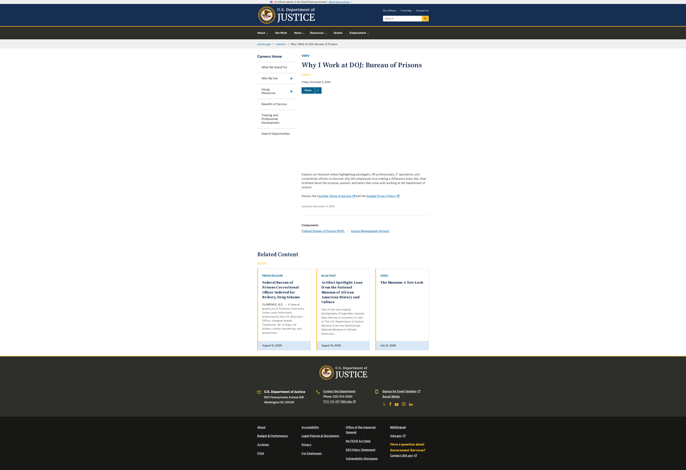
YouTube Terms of (334, 196)
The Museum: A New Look (401, 282)
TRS (346, 401)
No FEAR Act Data (358, 441)
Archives (263, 444)
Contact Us (422, 10)
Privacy (306, 444)
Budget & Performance (272, 436)
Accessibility (310, 427)
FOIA (260, 453)
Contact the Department (339, 391)
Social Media (391, 396)
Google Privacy (381, 196)
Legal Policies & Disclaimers (320, 436)
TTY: (328, 401)
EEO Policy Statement (360, 450)
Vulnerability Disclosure (362, 458)
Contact (401, 455)
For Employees (312, 453)
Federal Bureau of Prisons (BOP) (323, 231)
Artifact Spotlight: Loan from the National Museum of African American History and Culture (341, 292)
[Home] (286, 22)
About (261, 427)
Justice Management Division (370, 231)
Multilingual (398, 427)
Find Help (406, 10)
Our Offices (389, 10)
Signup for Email (399, 391)
